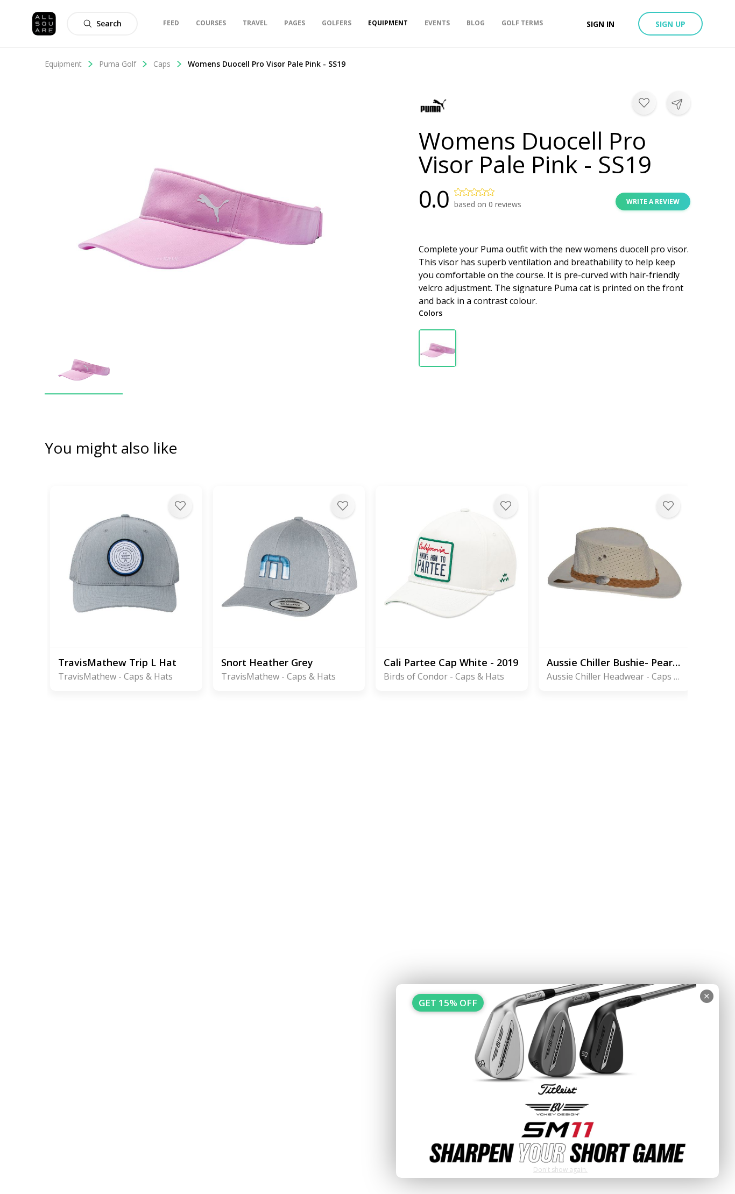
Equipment (63, 64)
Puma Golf (117, 64)
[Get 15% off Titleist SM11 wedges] (557, 1081)
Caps (162, 64)
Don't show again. (560, 1169)
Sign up (670, 24)
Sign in (600, 24)
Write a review (653, 201)
